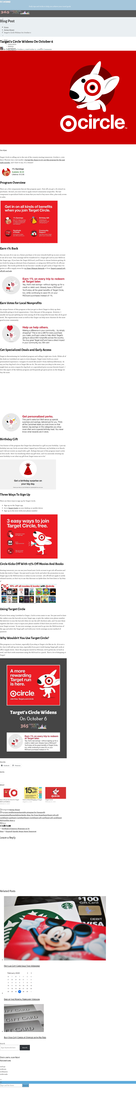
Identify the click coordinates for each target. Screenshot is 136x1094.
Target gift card (39, 818)
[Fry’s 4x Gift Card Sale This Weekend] (55, 960)
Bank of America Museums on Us (15, 828)
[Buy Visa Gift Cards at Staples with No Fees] (24, 1031)
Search (2, 1043)
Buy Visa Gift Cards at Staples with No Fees (25, 1037)
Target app (8, 818)
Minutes (5, 1072)
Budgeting (11, 46)
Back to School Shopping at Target (32, 800)
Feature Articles (12, 44)
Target (45, 815)
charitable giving (25, 812)
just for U (34, 812)
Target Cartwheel (18, 818)
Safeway (18, 815)
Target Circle (13, 508)
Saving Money (15, 809)
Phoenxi (12, 815)
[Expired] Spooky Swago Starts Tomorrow (18, 831)
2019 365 (8, 812)
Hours (4, 1069)
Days (3, 1067)
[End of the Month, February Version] (20, 993)
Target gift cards (51, 818)
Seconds (5, 1074)
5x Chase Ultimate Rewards (34, 268)
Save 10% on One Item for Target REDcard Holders (9, 801)
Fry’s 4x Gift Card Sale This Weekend (22, 966)
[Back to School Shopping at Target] (33, 793)
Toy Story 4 (11, 820)
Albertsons (15, 812)
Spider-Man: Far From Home (32, 815)
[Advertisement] (33, 393)
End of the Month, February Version (22, 999)
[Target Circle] (55, 793)
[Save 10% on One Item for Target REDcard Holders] (10, 793)
